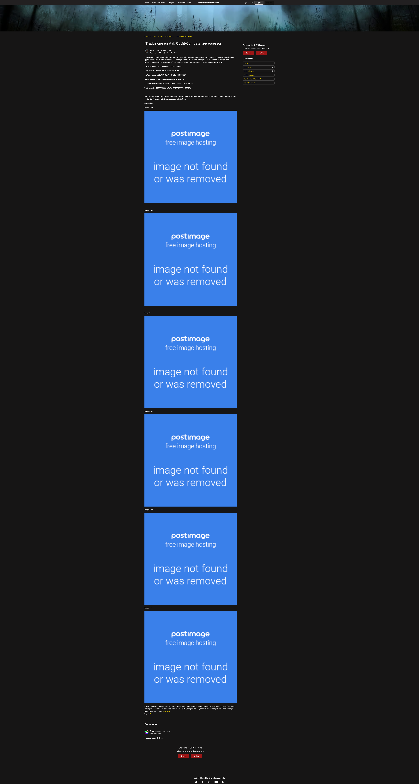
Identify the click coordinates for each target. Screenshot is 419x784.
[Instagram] (209, 782)
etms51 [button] (152, 50)
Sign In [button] (183, 756)
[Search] (252, 3)
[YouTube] (216, 782)
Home (246, 63)
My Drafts (258, 67)
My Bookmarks (258, 71)
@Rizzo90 (166, 711)
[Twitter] (196, 782)
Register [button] (197, 756)
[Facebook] (202, 782)
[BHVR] (209, 3)
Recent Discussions (250, 83)
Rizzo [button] (152, 731)
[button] (146, 51)
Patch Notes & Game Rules (253, 79)
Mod (151, 714)
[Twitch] (223, 782)
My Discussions (249, 75)
